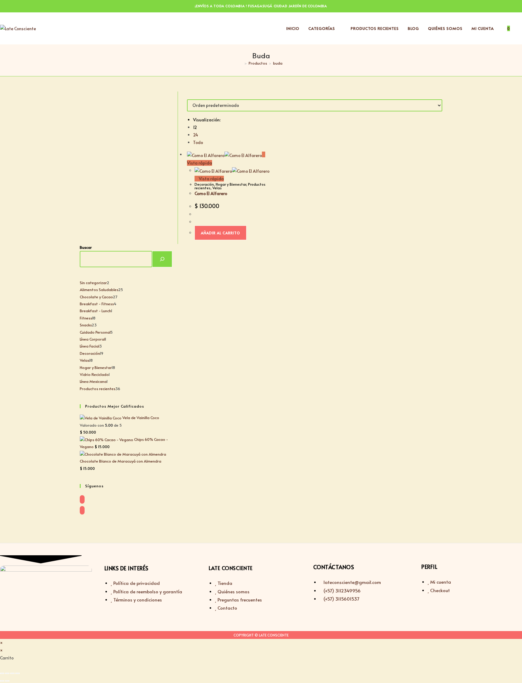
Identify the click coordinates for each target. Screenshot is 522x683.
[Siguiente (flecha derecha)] (7, 680)
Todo (198, 142)
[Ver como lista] (192, 95)
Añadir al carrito (220, 232)
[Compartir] (12, 673)
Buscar (86, 247)
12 (195, 127)
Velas (217, 187)
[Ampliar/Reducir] (2, 673)
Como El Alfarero (211, 193)
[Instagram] (82, 510)
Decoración (204, 184)
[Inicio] (241, 63)
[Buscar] (162, 259)
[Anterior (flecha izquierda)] (2, 680)
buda (277, 63)
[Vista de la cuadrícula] (188, 95)
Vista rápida (211, 178)
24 (195, 135)
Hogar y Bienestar (231, 184)
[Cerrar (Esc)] (17, 673)
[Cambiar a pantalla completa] (7, 673)
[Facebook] (82, 499)
